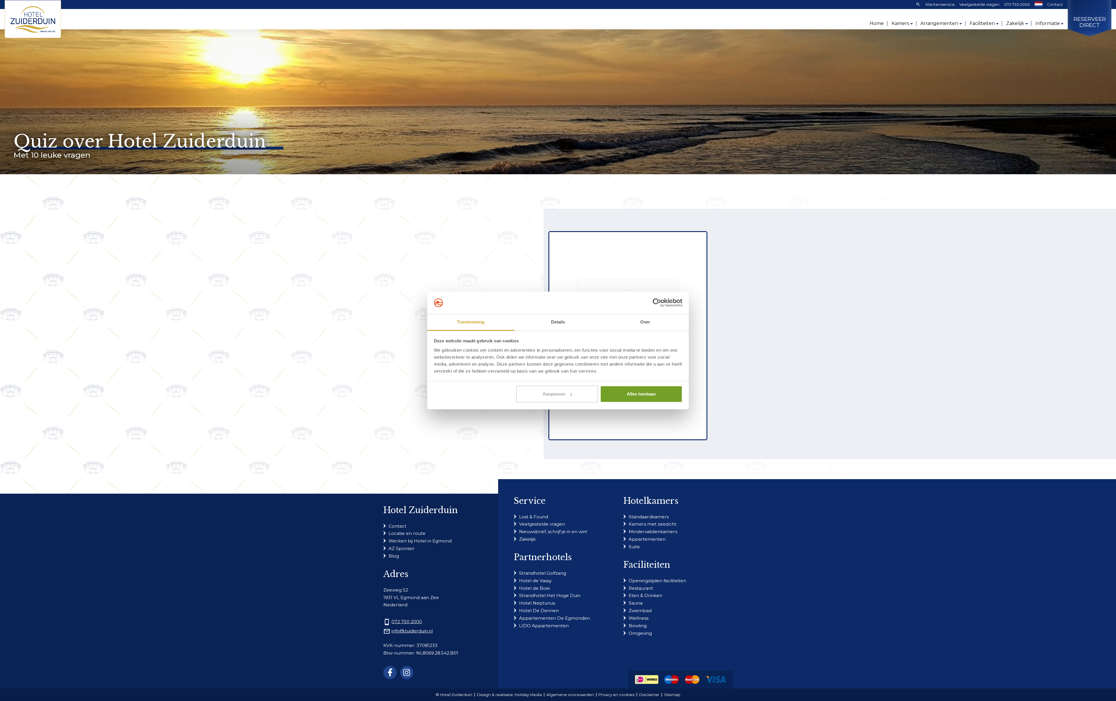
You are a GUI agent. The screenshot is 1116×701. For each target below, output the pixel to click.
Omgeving (640, 633)
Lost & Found (533, 517)
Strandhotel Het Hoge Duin (549, 595)
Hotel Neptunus (537, 603)
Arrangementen (939, 23)
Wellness (638, 618)
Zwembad (640, 610)
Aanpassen (554, 393)
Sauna (636, 603)
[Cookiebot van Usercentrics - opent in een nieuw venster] (657, 303)
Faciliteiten (982, 23)
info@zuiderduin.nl (412, 631)
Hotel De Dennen (539, 610)
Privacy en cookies (616, 694)
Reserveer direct (1090, 22)
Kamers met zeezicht (652, 524)
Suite (634, 546)
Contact (1055, 4)
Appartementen (647, 539)
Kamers (900, 23)
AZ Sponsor (402, 548)
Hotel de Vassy (535, 580)
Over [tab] (645, 321)
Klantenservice (940, 4)
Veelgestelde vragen (979, 4)
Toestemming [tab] (470, 321)
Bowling (638, 625)
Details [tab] (558, 321)
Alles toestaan (641, 393)
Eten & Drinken (645, 595)
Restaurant (641, 588)
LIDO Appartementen (544, 625)
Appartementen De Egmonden (554, 618)
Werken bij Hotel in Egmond (420, 541)
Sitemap (672, 694)
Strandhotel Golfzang (542, 573)
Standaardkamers (649, 517)
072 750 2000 (1017, 4)
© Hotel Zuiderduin (454, 694)
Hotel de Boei (534, 588)
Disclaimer (649, 694)
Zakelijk (1015, 23)
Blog (394, 556)
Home (877, 23)
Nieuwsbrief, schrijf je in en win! (553, 531)
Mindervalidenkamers (653, 531)
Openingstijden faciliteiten (657, 580)
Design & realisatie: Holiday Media (509, 694)
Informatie (1047, 23)
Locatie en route (407, 533)
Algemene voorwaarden (570, 694)
